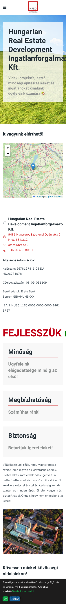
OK (5, 598)
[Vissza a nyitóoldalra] (33, 7)
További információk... (24, 591)
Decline (15, 598)
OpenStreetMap (54, 196)
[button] (4, 7)
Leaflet (39, 196)
